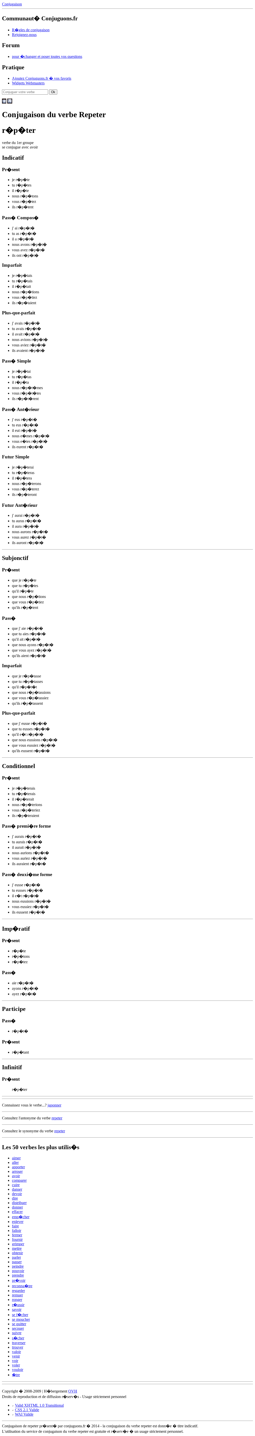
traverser (18, 1343)
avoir (16, 1176)
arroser (17, 1171)
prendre (18, 1275)
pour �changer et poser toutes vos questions (47, 56)
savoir (16, 1309)
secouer (18, 1328)
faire (15, 1226)
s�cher (18, 1338)
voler (16, 1365)
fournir (17, 1239)
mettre (17, 1248)
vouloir (17, 1369)
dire (15, 1198)
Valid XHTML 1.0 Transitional (39, 1405)
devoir (17, 1194)
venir (16, 1356)
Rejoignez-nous (24, 35)
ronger (17, 1299)
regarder (18, 1291)
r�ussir (18, 1305)
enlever (17, 1221)
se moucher (21, 1319)
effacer (17, 1212)
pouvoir (18, 1271)
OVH (72, 1391)
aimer (16, 1158)
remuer (17, 1295)
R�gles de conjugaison (31, 30)
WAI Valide (24, 1414)
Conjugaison (12, 4)
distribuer (19, 1203)
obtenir (17, 1253)
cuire (16, 1185)
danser (17, 1189)
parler (16, 1257)
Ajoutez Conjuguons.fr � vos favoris (41, 78)
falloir (16, 1230)
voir (15, 1361)
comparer (19, 1180)
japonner (54, 1105)
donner (17, 1207)
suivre (16, 1333)
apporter (18, 1167)
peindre (18, 1266)
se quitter (19, 1324)
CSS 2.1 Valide (27, 1410)
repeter (57, 1118)
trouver (17, 1347)
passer (17, 1262)
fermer (17, 1235)
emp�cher (20, 1217)
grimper (18, 1244)
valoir (16, 1352)
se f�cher (20, 1315)
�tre (16, 1375)
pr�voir (18, 1280)
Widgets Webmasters (28, 83)
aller (15, 1162)
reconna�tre (22, 1286)
